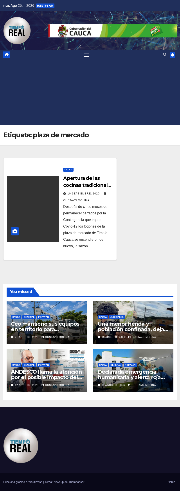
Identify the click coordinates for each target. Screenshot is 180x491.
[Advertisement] (90, 92)
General (29, 317)
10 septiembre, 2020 (84, 193)
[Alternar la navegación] (86, 54)
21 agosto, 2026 (27, 337)
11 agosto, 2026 (114, 385)
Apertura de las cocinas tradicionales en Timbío (88, 185)
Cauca (68, 169)
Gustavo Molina (57, 337)
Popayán (43, 317)
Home (171, 482)
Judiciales (117, 317)
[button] (165, 55)
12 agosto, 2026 (27, 385)
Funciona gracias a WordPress (23, 482)
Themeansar (76, 482)
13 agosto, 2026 (114, 337)
